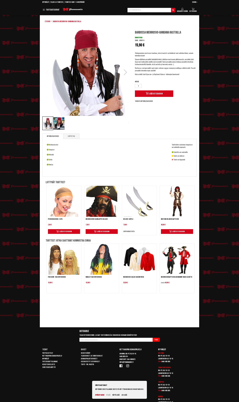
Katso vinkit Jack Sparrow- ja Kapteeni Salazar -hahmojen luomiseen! (157, 74)
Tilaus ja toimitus (56, 2)
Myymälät (45, 2)
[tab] (52, 136)
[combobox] (151, 10)
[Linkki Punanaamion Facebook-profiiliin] (121, 365)
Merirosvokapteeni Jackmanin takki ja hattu (176, 277)
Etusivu (47, 21)
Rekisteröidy (85, 353)
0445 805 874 (124, 356)
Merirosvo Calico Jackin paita (133, 277)
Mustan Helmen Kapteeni (170, 219)
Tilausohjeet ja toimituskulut (92, 356)
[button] (194, 2)
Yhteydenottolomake (50, 361)
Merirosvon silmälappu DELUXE (97, 219)
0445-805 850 (165, 361)
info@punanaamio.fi (126, 362)
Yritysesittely (47, 353)
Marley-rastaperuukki (94, 277)
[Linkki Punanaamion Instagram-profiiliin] (128, 365)
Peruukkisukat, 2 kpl (55, 219)
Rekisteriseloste (48, 364)
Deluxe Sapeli (128, 219)
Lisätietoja (71, 136)
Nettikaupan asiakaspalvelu (52, 356)
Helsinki (161, 353)
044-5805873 (131, 359)
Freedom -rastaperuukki (57, 277)
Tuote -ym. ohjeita (87, 364)
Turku (160, 367)
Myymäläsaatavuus (53, 136)
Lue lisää (124, 395)
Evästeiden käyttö (49, 367)
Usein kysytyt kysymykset (90, 361)
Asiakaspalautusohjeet (89, 359)
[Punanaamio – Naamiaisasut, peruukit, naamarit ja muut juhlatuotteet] (72, 9)
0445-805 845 (165, 376)
